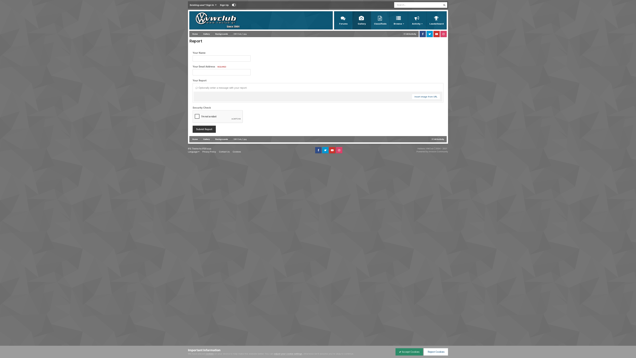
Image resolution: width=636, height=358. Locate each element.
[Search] (444, 5)
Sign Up (224, 5)
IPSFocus (206, 148)
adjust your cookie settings (288, 353)
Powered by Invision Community (432, 151)
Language (193, 151)
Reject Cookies (436, 351)
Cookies (237, 151)
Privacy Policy (209, 151)
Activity (416, 23)
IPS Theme (193, 148)
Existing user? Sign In (202, 5)
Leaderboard (436, 23)
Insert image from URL (426, 96)
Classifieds (380, 23)
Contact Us (224, 151)
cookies (210, 353)
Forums (343, 23)
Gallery (362, 23)
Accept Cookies (410, 351)
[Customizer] (234, 4)
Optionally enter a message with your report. (222, 87)
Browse (398, 23)
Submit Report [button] (204, 129)
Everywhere (431, 5)
